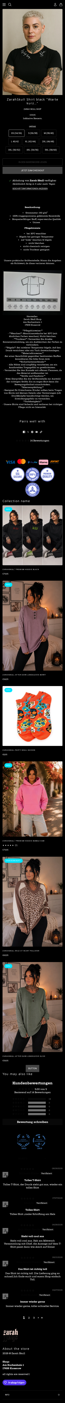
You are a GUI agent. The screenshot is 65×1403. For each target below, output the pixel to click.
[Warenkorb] (60, 4)
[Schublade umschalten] (4, 4)
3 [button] (34, 1317)
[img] (27, 1168)
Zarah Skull (37, 180)
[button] (41, 432)
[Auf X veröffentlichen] (28, 432)
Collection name (16, 501)
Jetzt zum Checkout (32, 170)
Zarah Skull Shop (32, 109)
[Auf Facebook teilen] (24, 432)
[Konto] (55, 4)
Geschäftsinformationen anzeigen (30, 189)
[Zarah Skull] (32, 4)
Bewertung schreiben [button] (32, 1122)
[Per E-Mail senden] (36, 432)
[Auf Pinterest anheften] (32, 432)
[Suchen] (9, 4)
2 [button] (29, 1317)
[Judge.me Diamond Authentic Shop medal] (23, 1140)
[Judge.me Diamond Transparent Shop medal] (39, 1140)
